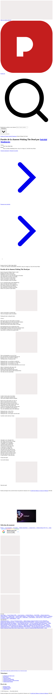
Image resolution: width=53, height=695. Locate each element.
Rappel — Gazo (4, 527)
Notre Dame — (7, 615)
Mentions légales (6, 686)
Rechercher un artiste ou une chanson (8, 127)
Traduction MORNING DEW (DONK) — (24, 626)
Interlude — (36, 616)
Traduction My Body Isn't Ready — (12, 624)
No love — (22, 617)
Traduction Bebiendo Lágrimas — (41, 624)
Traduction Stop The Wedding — (12, 623)
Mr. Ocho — (8, 618)
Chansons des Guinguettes (8, 679)
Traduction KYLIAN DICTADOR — (29, 622)
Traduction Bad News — (7, 626)
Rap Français (5, 676)
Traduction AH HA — (12, 622)
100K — (17, 615)
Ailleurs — (26, 616)
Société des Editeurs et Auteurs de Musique (39, 490)
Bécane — (33, 615)
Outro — (17, 616)
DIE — (28, 617)
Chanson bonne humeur (8, 681)
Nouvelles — (14, 617)
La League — (5, 617)
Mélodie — (16, 618)
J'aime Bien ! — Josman (28, 527)
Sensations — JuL (11, 527)
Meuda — (8, 616)
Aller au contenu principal (6, 20)
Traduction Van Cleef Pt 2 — (20, 625)
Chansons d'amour (7, 678)
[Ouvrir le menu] (8, 134)
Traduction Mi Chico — (27, 623)
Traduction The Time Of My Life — (39, 625)
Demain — (35, 617)
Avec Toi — (42, 617)
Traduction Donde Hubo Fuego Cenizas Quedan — (16, 627)
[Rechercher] (7, 134)
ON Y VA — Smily (47, 527)
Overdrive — (47, 616)
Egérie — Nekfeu (19, 527)
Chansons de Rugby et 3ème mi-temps (11, 680)
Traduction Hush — (26, 624)
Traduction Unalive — (22, 620)
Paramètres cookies (7, 687)
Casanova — (24, 615)
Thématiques (3, 128)
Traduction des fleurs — (7, 620)
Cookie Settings (6, 688)
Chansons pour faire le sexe (8, 675)
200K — (40, 615)
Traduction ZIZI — (6, 625)
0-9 (26, 670)
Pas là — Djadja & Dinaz (38, 527)
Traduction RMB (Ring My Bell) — (38, 627)
